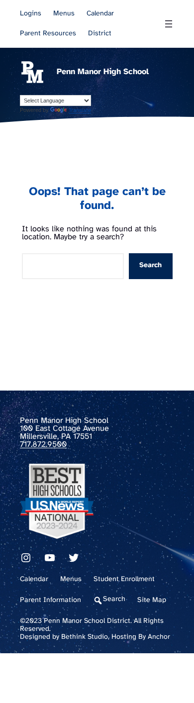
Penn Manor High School (103, 72)
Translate (80, 110)
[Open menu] (169, 24)
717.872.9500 (43, 444)
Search (150, 265)
